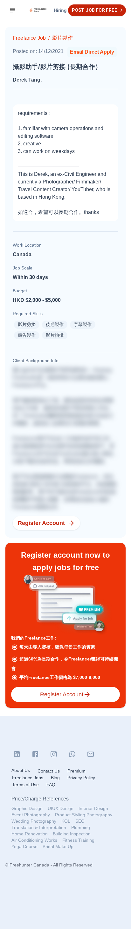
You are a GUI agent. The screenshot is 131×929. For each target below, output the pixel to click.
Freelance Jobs (27, 777)
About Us (20, 770)
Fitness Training (78, 840)
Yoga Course (24, 846)
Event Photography (30, 814)
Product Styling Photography (83, 814)
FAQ (50, 784)
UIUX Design (60, 808)
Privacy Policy (81, 777)
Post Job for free (94, 10)
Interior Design (93, 808)
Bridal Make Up (58, 846)
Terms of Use (25, 784)
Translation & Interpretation (38, 827)
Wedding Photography (33, 821)
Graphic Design (27, 808)
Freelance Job (29, 38)
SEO (80, 821)
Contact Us (49, 770)
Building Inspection (72, 833)
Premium (76, 770)
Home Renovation (29, 833)
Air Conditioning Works (34, 840)
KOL (65, 821)
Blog (55, 777)
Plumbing (80, 827)
